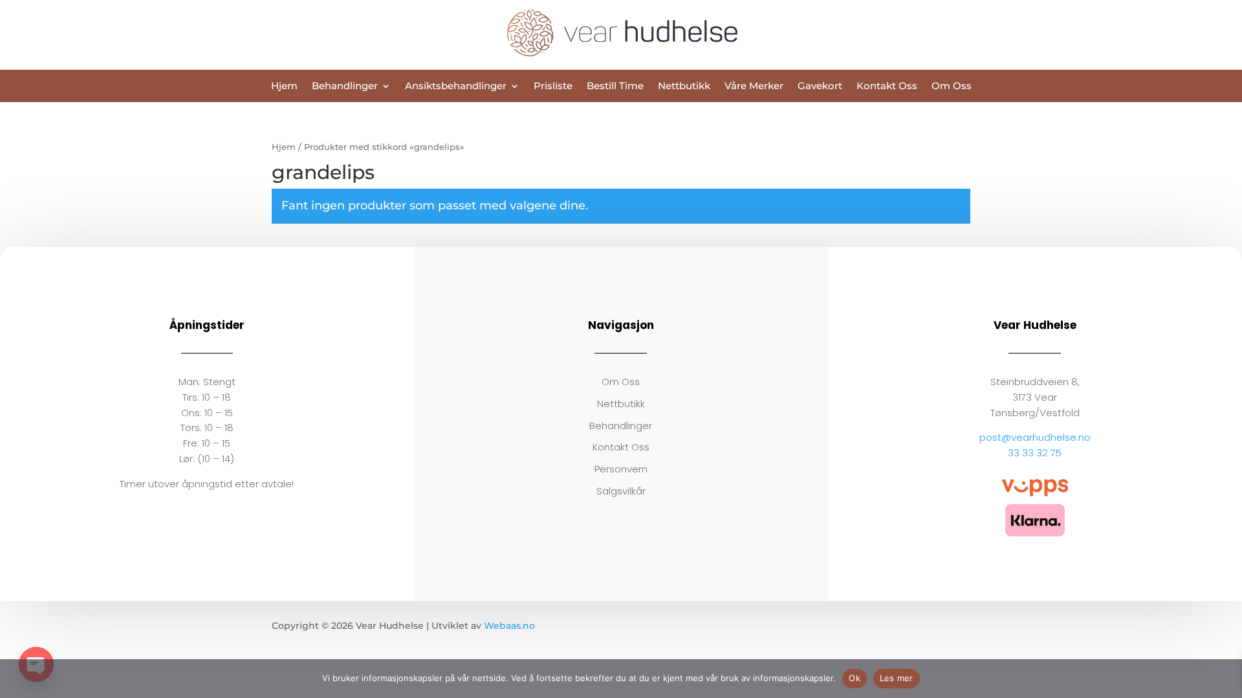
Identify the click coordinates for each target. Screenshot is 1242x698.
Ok (854, 678)
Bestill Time (615, 86)
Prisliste (553, 86)
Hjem (284, 86)
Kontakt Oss (886, 86)
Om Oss (952, 86)
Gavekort (820, 86)
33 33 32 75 (1035, 453)
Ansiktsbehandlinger (456, 86)
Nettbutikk (684, 86)
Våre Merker (753, 86)
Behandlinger (345, 86)
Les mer (896, 678)
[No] (1225, 678)
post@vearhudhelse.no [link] (1035, 437)
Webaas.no (509, 625)
